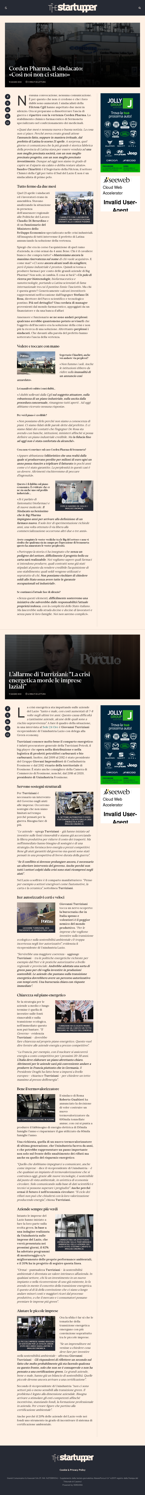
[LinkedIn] (7, 109)
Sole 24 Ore (50, 727)
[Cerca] (139, 8)
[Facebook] (7, 96)
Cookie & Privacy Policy (73, 1469)
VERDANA (78, 1484)
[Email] (7, 122)
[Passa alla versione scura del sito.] (5, 8)
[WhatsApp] (7, 116)
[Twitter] (7, 103)
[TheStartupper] (72, 8)
